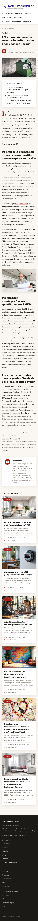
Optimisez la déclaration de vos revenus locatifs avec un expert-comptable (18, 89)
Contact (5, 899)
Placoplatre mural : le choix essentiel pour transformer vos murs (15, 674)
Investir (18, 13)
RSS (3, 906)
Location (18, 17)
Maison (28, 13)
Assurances (6, 886)
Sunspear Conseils (21, 204)
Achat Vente (7, 13)
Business (5, 871)
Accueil (4, 28)
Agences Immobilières (11, 21)
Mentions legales (8, 903)
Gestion (5, 882)
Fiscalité (27, 21)
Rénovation (7, 17)
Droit (4, 855)
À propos (5, 895)
